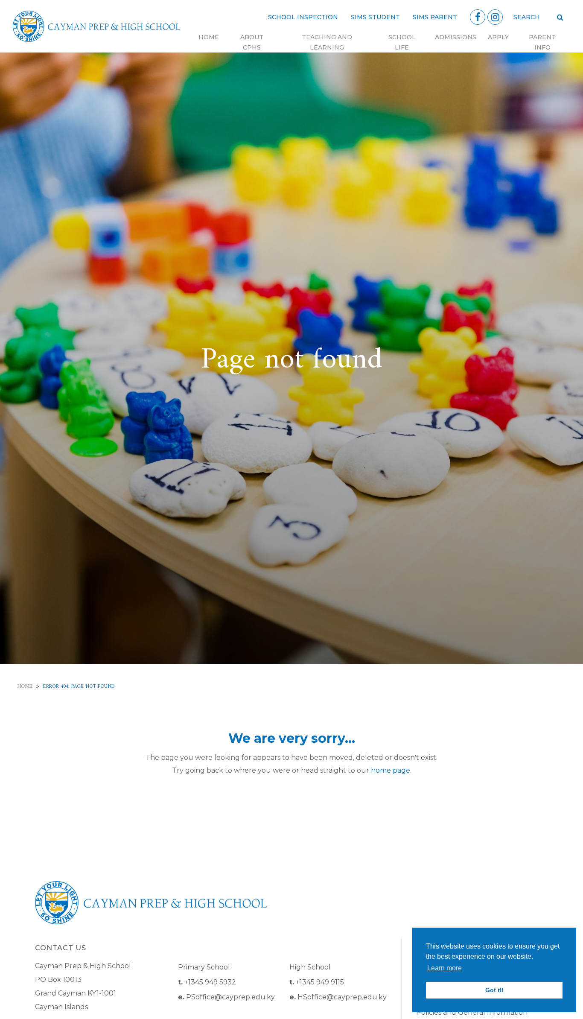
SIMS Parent (435, 17)
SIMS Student (375, 17)
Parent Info (542, 42)
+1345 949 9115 (320, 982)
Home (208, 37)
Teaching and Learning (327, 42)
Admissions (455, 37)
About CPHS (251, 42)
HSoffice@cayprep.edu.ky (342, 997)
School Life (402, 42)
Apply (498, 37)
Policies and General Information (472, 1012)
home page (390, 770)
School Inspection (303, 17)
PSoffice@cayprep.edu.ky (230, 997)
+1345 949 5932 (210, 982)
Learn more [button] (444, 968)
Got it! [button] (494, 990)
